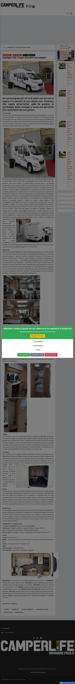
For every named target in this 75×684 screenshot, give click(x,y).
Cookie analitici (38, 341)
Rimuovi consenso (51, 354)
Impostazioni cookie (67, 683)
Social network (38, 345)
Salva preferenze (24, 354)
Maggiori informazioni (37, 336)
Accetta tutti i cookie (37, 354)
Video (38, 350)
